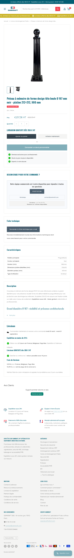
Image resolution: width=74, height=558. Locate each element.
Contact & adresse (10, 485)
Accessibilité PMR (46, 466)
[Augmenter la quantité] (27, 124)
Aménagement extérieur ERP (50, 451)
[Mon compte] (65, 9)
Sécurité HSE (44, 457)
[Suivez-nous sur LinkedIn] (16, 546)
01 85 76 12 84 (37, 191)
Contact (43, 503)
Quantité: (10, 124)
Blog (42, 500)
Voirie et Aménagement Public (19, 21)
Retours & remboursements (13, 488)
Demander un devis (46, 491)
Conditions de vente (10, 500)
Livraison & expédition (11, 491)
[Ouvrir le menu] (5, 9)
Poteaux (43, 463)
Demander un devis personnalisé (37, 147)
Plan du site (44, 506)
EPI (41, 469)
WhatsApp (23, 197)
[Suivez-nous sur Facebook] (5, 546)
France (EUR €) (9, 538)
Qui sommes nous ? (47, 485)
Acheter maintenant (52, 136)
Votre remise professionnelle (50, 494)
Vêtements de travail (47, 472)
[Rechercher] (57, 9)
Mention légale (9, 494)
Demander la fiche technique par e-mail (23, 229)
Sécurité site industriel (47, 445)
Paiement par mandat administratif (52, 497)
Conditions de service (11, 503)
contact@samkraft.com (51, 197)
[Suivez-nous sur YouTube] (12, 546)
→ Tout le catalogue (47, 475)
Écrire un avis (37, 394)
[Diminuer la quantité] (16, 124)
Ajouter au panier (21, 136)
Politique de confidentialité (12, 497)
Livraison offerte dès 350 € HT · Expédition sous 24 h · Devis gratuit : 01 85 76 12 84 (37, 2)
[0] (68, 9)
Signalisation (44, 460)
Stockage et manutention (48, 442)
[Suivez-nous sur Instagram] (9, 546)
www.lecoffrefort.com (47, 521)
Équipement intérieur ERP (48, 448)
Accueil (6, 21)
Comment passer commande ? (50, 488)
